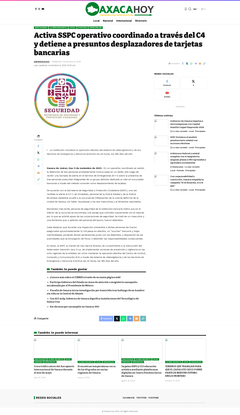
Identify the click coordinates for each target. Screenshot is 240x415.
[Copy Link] (204, 63)
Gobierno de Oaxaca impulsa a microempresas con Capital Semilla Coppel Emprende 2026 (187, 124)
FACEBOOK (129, 397)
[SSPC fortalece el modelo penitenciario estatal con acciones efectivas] (161, 141)
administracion (41, 61)
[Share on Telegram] (196, 63)
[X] (39, 9)
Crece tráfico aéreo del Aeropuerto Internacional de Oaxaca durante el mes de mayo (54, 369)
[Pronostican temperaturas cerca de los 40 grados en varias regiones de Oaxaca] (98, 350)
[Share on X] (187, 63)
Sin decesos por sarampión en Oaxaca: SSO (74, 306)
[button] (189, 9)
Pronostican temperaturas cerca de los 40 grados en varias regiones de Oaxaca (97, 369)
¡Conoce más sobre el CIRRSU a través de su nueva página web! (85, 277)
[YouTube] (43, 9)
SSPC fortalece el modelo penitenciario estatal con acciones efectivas (184, 140)
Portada (82, 28)
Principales (95, 28)
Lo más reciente (58, 28)
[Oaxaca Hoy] (120, 9)
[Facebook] (36, 9)
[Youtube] (167, 94)
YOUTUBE (153, 397)
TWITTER (141, 397)
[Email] (200, 63)
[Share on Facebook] (183, 63)
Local (72, 28)
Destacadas (41, 28)
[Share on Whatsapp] (191, 63)
